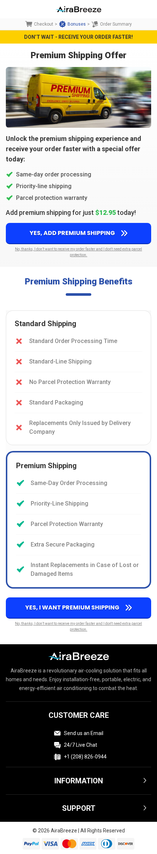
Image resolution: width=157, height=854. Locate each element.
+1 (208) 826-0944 (85, 757)
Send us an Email (83, 733)
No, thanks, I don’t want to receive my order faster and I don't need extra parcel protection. (78, 252)
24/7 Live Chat (80, 745)
